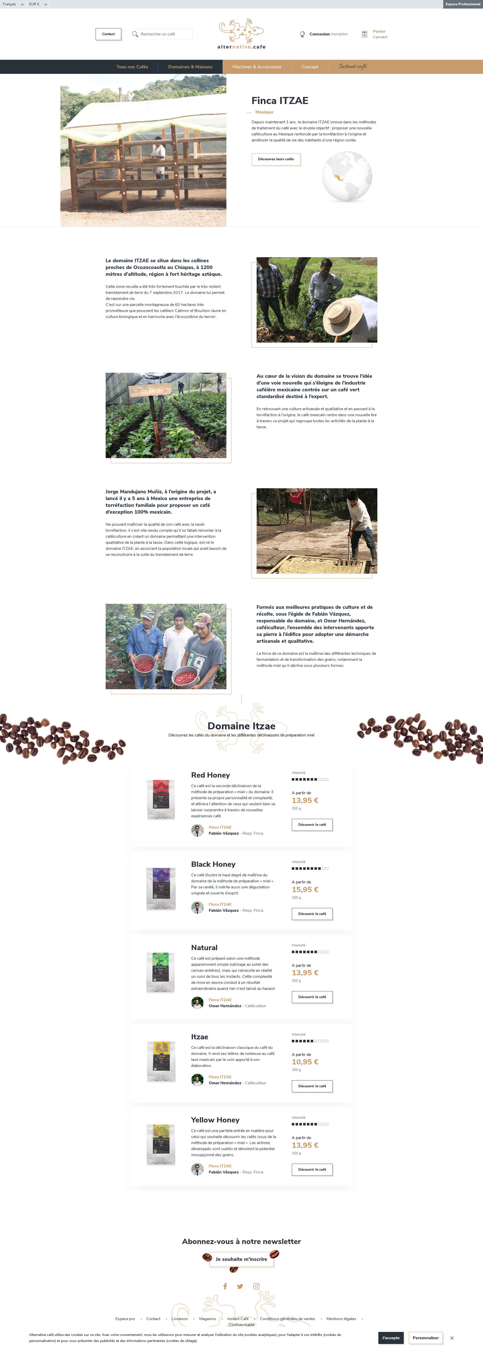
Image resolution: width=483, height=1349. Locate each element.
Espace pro (125, 1319)
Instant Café (238, 1319)
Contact (108, 34)
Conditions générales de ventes (288, 1319)
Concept (310, 67)
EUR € (34, 4)
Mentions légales (342, 1319)
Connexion (320, 34)
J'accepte (391, 1338)
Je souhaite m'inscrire (241, 1259)
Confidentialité (241, 1325)
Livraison (180, 1319)
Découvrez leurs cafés (276, 159)
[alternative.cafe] (241, 34)
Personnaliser (426, 1338)
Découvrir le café (312, 824)
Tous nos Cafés (132, 67)
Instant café (352, 66)
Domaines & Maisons (190, 67)
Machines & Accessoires (257, 67)
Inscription (339, 34)
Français (10, 4)
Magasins (208, 1319)
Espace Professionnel (463, 4)
